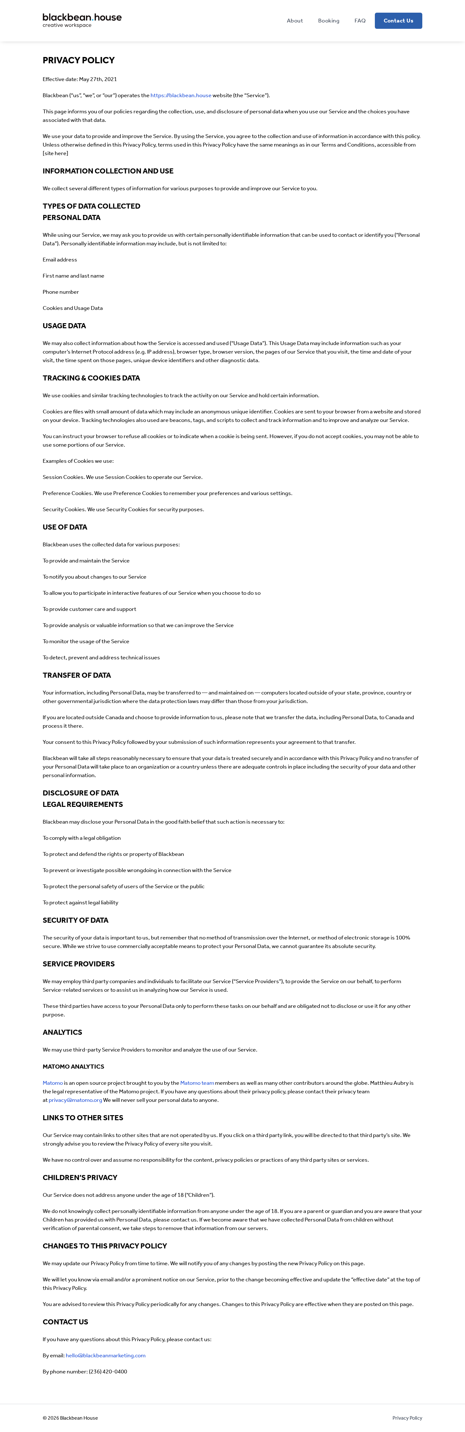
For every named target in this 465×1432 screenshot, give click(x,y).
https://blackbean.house (181, 95)
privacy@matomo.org (75, 1099)
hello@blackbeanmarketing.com (106, 1355)
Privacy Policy (407, 1418)
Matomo (53, 1082)
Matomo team (197, 1082)
